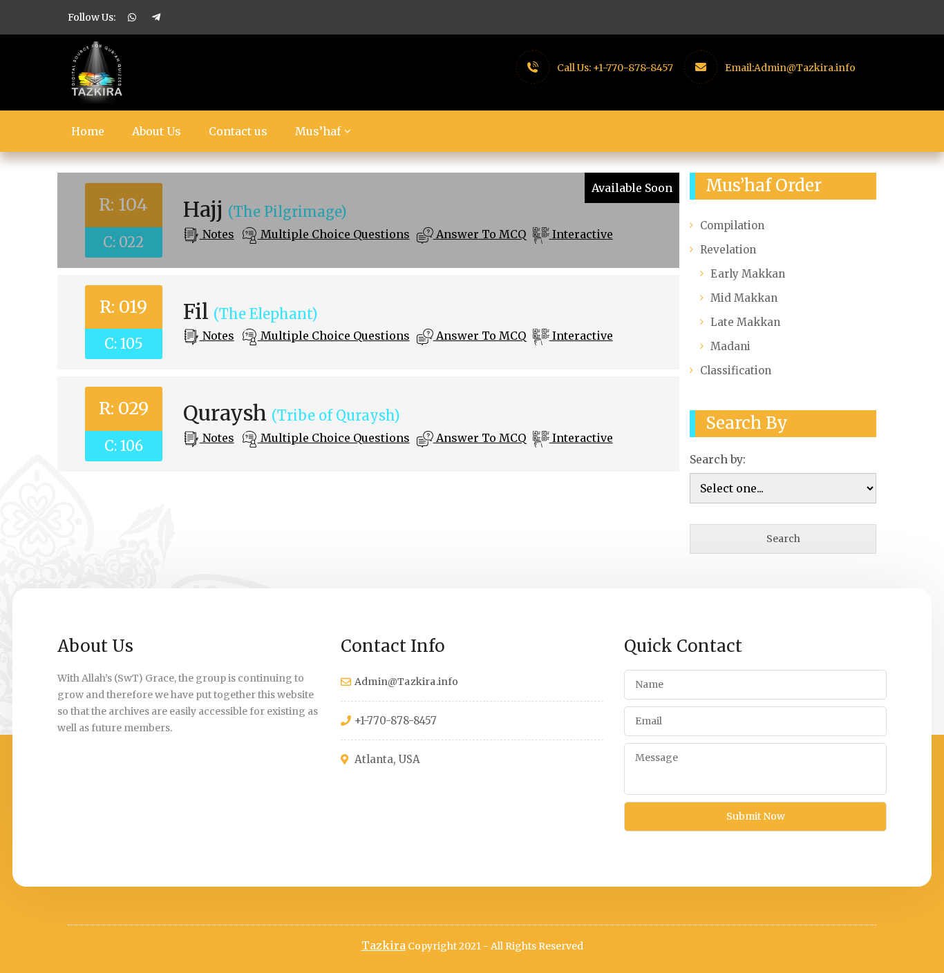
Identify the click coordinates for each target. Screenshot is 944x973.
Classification (735, 370)
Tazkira (383, 945)
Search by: (718, 459)
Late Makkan (745, 322)
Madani (730, 346)
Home (87, 131)
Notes (217, 234)
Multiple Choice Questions (334, 234)
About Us (156, 131)
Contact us (238, 131)
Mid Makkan (743, 298)
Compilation (732, 225)
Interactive (581, 234)
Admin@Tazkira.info (805, 67)
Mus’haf (318, 131)
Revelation (728, 249)
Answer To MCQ (479, 234)
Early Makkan (747, 273)
